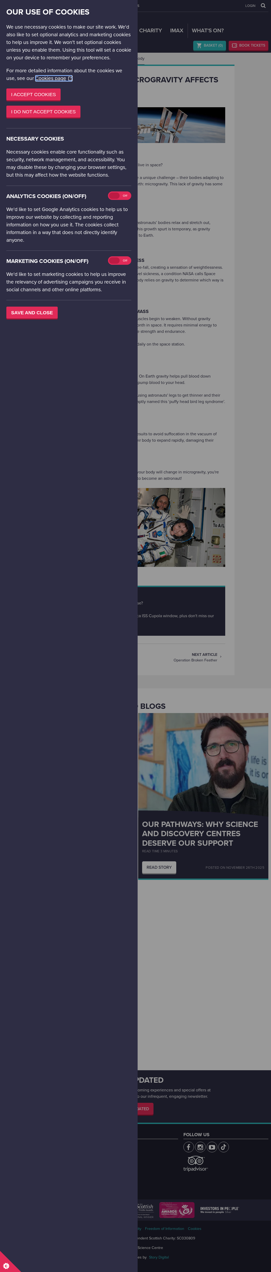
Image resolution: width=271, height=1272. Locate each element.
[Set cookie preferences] (10, 1261)
